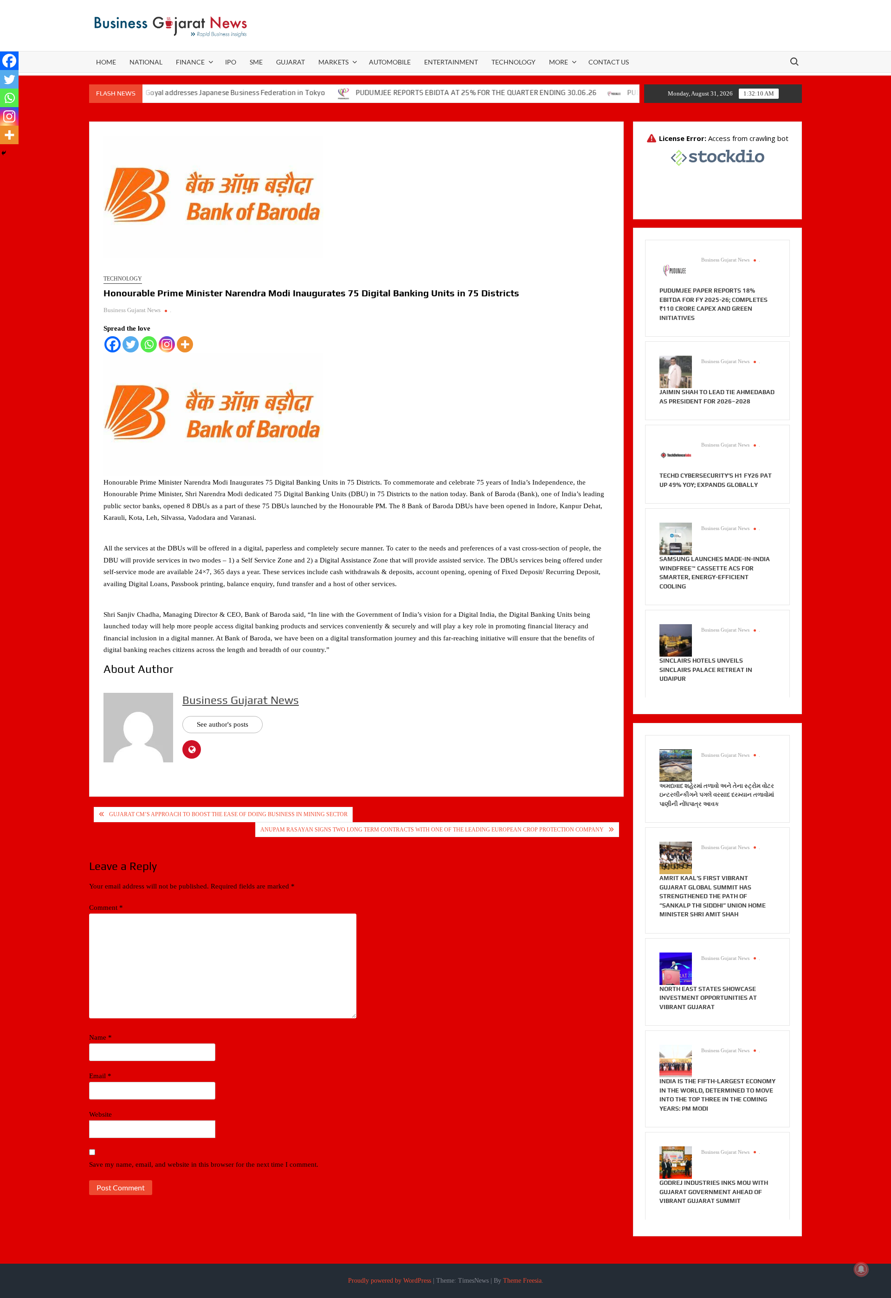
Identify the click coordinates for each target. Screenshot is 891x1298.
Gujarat (290, 62)
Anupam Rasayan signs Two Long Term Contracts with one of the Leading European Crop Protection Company (432, 829)
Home (106, 62)
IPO (230, 62)
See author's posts (222, 724)
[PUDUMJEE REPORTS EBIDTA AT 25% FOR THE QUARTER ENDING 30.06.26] (306, 92)
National (145, 62)
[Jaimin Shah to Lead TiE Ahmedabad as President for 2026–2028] (675, 371)
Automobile (390, 62)
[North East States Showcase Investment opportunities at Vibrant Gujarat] (675, 968)
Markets (333, 62)
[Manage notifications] (861, 1269)
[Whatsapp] (149, 344)
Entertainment (451, 62)
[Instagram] (167, 344)
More (558, 62)
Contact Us (608, 62)
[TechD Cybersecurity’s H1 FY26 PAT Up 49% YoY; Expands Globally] (675, 455)
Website (100, 1114)
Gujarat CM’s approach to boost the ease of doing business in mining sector (228, 814)
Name (100, 1037)
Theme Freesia (522, 1280)
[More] (185, 344)
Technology (513, 62)
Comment (106, 907)
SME (256, 62)
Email (100, 1076)
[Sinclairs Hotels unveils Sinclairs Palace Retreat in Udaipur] (675, 640)
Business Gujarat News (132, 310)
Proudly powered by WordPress (389, 1280)
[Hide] (3, 153)
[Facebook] (112, 344)
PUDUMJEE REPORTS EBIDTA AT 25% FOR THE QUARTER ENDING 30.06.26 (438, 92)
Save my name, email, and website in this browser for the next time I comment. (203, 1164)
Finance (190, 62)
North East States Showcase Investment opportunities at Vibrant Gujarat (708, 997)
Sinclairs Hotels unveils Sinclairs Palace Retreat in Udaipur (705, 669)
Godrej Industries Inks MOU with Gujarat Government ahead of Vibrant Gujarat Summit (713, 1191)
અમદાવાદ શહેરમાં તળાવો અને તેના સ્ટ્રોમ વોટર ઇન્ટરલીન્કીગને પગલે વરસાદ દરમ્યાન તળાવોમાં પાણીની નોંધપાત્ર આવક (716, 794)
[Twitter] (131, 344)
